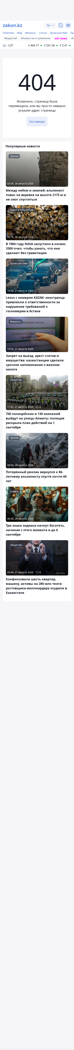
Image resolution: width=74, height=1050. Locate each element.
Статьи (43, 32)
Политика (8, 32)
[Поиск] (60, 25)
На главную (37, 121)
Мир (19, 32)
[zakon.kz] (12, 25)
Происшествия (58, 32)
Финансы (30, 32)
